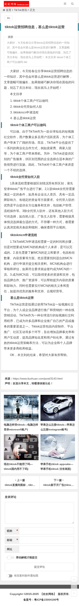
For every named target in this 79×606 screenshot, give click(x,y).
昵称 (12, 531)
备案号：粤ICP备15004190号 (41, 599)
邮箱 (12, 540)
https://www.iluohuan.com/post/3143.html (38, 378)
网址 (9, 549)
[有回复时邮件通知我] (9, 575)
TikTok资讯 (20, 9)
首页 (8, 9)
